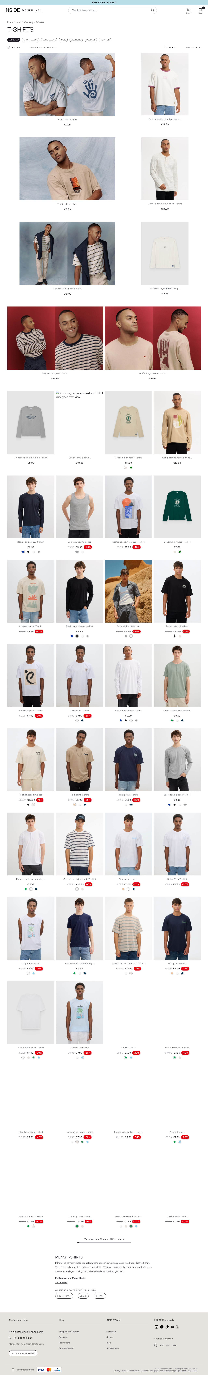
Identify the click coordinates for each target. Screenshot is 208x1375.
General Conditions (165, 1371)
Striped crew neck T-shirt (67, 288)
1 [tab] (144, 55)
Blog (108, 1342)
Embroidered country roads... (165, 119)
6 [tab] (67, 478)
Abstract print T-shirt (31, 626)
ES (162, 1345)
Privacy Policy (119, 1371)
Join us (109, 1337)
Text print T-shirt (79, 710)
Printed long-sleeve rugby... (165, 288)
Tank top (105, 40)
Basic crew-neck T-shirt (31, 1047)
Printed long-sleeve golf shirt (31, 457)
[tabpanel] (67, 84)
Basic (63, 40)
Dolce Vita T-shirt (177, 879)
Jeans (83, 1296)
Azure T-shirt (128, 1047)
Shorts (100, 1296)
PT (168, 1345)
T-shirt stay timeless (177, 626)
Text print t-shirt (79, 794)
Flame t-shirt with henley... (177, 710)
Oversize (90, 40)
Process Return (66, 1348)
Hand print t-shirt (67, 119)
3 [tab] (148, 55)
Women (27, 10)
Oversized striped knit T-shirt (79, 879)
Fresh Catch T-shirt (177, 1216)
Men (39, 10)
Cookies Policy (133, 1371)
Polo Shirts (64, 1296)
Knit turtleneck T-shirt (177, 1047)
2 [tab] (146, 55)
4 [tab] (149, 55)
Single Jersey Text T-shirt (128, 1132)
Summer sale (112, 1348)
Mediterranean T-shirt (31, 1132)
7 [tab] (69, 478)
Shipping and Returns (69, 1331)
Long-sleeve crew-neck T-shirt (165, 203)
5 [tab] (151, 55)
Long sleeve (49, 40)
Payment (63, 1337)
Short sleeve (31, 40)
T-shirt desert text (67, 204)
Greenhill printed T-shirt (128, 457)
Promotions (64, 1342)
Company (111, 1331)
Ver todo (14, 40)
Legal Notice (180, 1371)
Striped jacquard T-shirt (55, 373)
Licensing (76, 40)
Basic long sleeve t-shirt (30, 542)
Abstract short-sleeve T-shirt (128, 542)
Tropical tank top (30, 963)
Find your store (25, 1353)
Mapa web (192, 1371)
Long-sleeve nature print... (177, 457)
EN (174, 1345)
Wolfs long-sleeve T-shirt (153, 373)
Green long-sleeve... (80, 457)
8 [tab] (119, 562)
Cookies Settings (148, 1371)
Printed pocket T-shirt (79, 1216)
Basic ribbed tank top (80, 542)
